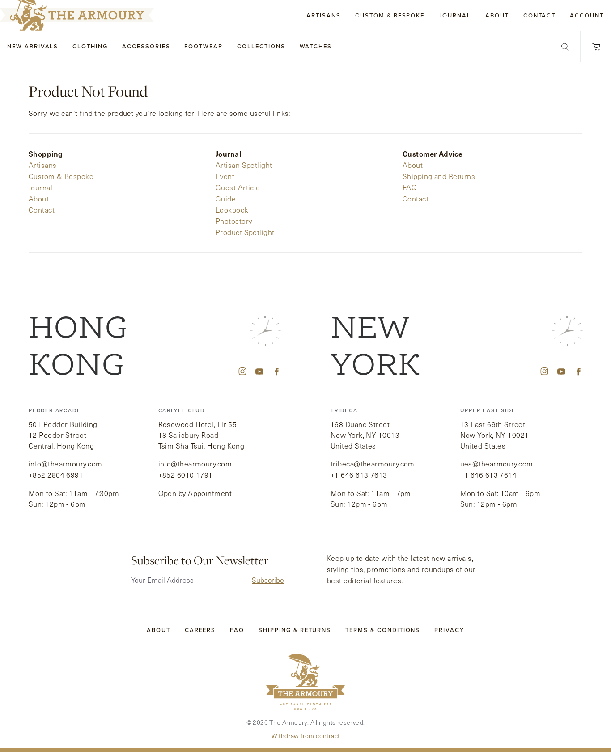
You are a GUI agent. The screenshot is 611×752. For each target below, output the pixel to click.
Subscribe (268, 580)
